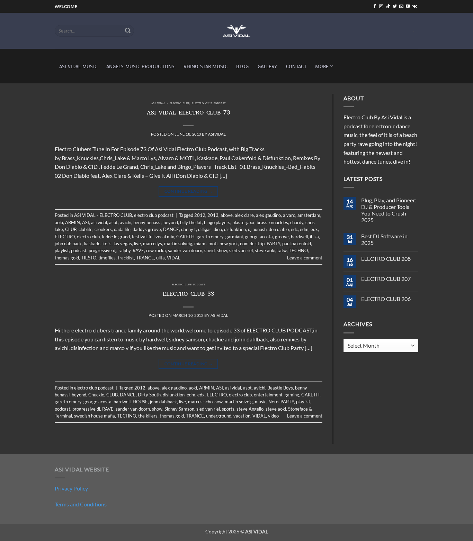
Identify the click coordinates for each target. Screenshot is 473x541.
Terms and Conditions (81, 504)
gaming (292, 394)
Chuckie (96, 394)
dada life (122, 229)
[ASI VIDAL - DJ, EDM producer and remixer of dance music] (236, 31)
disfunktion (235, 229)
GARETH (185, 236)
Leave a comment (304, 257)
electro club (88, 236)
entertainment (268, 394)
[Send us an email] (401, 6)
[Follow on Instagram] (381, 6)
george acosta (259, 236)
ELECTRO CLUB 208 (386, 258)
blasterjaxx (243, 222)
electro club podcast (208, 104)
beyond (170, 222)
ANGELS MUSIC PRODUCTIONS (140, 66)
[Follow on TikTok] (388, 6)
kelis (106, 243)
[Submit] (128, 31)
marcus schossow (205, 401)
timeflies (107, 257)
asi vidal (99, 222)
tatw (282, 250)
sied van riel (241, 250)
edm (304, 229)
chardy (296, 222)
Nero (273, 401)
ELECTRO (65, 236)
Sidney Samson (179, 409)
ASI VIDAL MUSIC (78, 66)
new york (229, 243)
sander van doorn (185, 250)
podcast (79, 250)
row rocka (156, 250)
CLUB (71, 229)
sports (228, 409)
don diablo (279, 229)
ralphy (124, 250)
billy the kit (191, 222)
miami (200, 243)
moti (212, 243)
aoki (59, 222)
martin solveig (178, 243)
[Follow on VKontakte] (414, 6)
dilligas (205, 229)
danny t (188, 229)
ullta (160, 257)
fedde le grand (116, 236)
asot (113, 222)
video (273, 416)
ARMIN (72, 222)
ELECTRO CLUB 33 (188, 294)
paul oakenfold (296, 243)
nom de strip (252, 243)
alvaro (289, 215)
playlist (62, 250)
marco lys (152, 243)
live (137, 243)
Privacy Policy (71, 488)
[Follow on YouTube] (408, 6)
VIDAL (173, 257)
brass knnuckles (272, 222)
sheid (209, 250)
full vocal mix (161, 236)
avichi (125, 222)
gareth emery (210, 236)
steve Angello (250, 409)
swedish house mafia (94, 416)
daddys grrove (147, 229)
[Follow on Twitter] (395, 6)
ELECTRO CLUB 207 (386, 278)
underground (218, 416)
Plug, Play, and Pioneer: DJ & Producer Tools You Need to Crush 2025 (388, 210)
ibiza (314, 236)
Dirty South (149, 394)
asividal (217, 134)
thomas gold (67, 257)
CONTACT (296, 66)
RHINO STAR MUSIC (205, 66)
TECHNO (298, 250)
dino (218, 229)
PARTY (273, 243)
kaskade (92, 243)
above (227, 215)
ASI (85, 222)
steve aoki (265, 250)
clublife (85, 229)
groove (282, 236)
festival (139, 236)
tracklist (126, 257)
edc (294, 229)
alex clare (244, 215)
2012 (199, 215)
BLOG (242, 66)
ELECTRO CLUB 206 (386, 298)
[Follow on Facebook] (375, 6)
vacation (241, 416)
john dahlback (68, 243)
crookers (103, 229)
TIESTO (88, 257)
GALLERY (267, 66)
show (222, 250)
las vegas (123, 243)
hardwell (299, 236)
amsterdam (308, 215)
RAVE (138, 250)
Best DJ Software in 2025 (384, 239)
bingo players (217, 222)
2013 (212, 215)
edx (314, 229)
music (260, 401)
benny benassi (147, 222)
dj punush (257, 229)
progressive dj (102, 250)
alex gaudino (268, 215)
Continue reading (188, 191)
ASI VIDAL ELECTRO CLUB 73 (188, 113)
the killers (148, 416)
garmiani (234, 236)
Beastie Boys (280, 388)
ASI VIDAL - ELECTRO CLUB (170, 104)
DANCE (171, 229)
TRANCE (145, 257)
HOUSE (140, 401)
